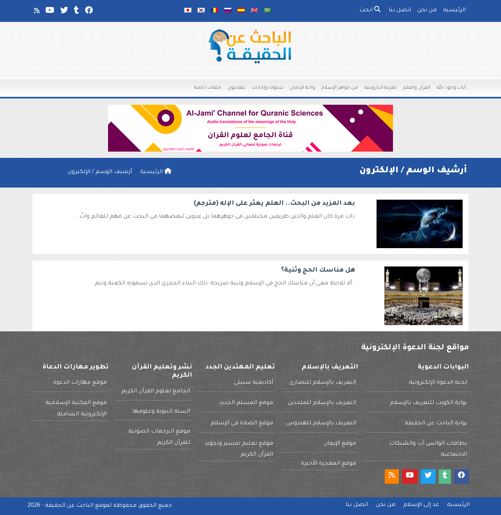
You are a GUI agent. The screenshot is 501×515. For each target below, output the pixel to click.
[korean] (201, 11)
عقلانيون (236, 88)
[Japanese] (188, 11)
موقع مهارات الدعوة (80, 383)
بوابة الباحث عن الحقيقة (436, 423)
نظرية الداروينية (380, 88)
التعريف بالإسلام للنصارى (322, 383)
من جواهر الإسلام (339, 88)
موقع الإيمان (340, 444)
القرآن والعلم (417, 88)
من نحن (427, 10)
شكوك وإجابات (267, 88)
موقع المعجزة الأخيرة (328, 464)
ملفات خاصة (207, 88)
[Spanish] (241, 11)
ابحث (366, 10)
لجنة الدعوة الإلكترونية (438, 383)
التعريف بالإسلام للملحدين (322, 403)
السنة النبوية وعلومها (161, 412)
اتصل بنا (400, 10)
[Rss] (36, 12)
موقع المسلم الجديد (246, 403)
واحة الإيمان (302, 88)
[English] (254, 11)
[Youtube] (49, 12)
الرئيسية (454, 10)
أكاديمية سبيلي (253, 383)
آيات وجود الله (451, 88)
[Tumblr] (76, 12)
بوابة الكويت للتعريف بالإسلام (428, 403)
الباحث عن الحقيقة (69, 506)
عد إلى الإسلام (421, 505)
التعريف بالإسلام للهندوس (321, 423)
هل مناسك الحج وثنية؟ (318, 270)
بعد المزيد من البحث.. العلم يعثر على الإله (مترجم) (274, 203)
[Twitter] (63, 12)
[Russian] (227, 11)
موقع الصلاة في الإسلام (242, 423)
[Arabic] (267, 11)
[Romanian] (214, 11)
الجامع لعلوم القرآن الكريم (155, 391)
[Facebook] (88, 12)
